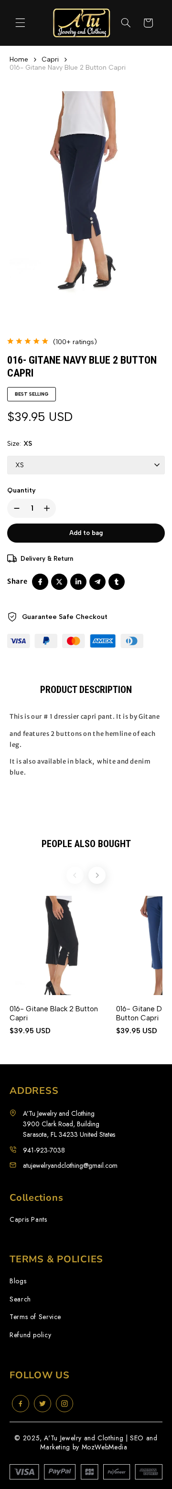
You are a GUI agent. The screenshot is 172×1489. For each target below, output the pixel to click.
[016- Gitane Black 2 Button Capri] (59, 945)
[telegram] (97, 582)
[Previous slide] (75, 875)
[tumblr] (116, 582)
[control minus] (14, 508)
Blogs (18, 1281)
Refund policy (30, 1335)
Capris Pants (28, 1219)
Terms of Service (35, 1316)
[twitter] (59, 582)
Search (20, 1299)
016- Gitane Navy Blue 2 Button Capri (68, 67)
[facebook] (40, 582)
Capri (50, 59)
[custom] (20, 1403)
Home (19, 59)
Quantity (21, 490)
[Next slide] (97, 875)
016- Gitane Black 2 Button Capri (54, 1013)
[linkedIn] (78, 582)
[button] (20, 23)
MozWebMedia (105, 1447)
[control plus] (49, 508)
